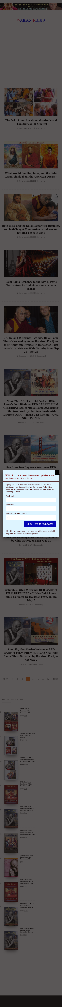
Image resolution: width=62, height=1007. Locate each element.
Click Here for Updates (40, 524)
